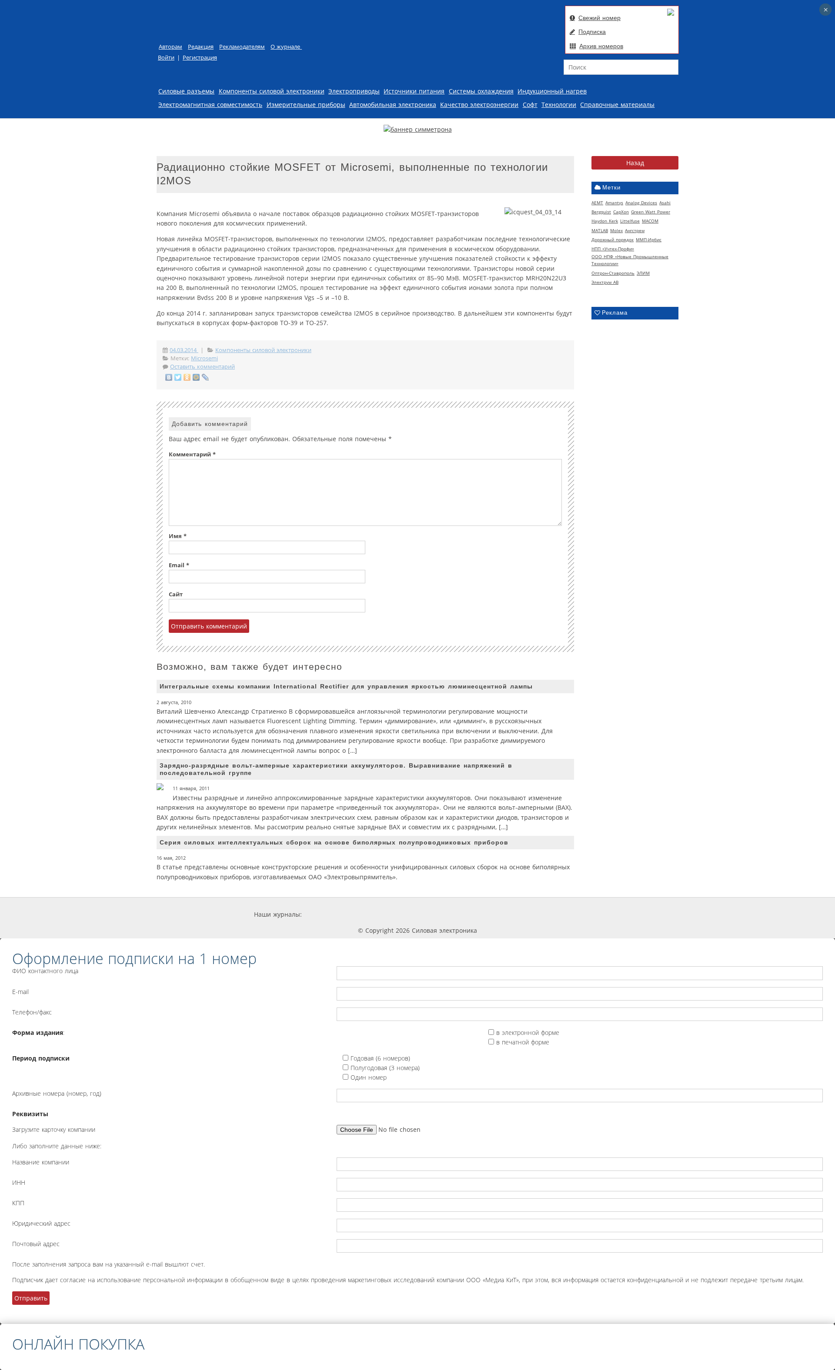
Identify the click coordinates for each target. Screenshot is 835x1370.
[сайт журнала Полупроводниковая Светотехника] (498, 914)
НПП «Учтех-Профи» (612, 249)
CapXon (621, 212)
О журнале (286, 46)
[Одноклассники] (187, 377)
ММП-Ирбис (648, 239)
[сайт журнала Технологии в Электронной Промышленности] (384, 914)
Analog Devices (641, 203)
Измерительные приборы (306, 104)
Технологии (558, 104)
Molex (616, 230)
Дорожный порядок (612, 239)
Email (179, 565)
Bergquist (601, 212)
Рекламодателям (242, 46)
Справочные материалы (617, 104)
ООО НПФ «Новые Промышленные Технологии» (629, 259)
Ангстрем (635, 230)
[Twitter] (178, 377)
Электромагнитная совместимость (210, 104)
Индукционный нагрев (552, 91)
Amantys (614, 203)
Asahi (665, 203)
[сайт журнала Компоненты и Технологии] (436, 914)
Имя (178, 536)
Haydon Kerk (604, 221)
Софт (530, 104)
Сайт (176, 594)
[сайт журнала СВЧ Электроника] (559, 914)
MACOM (650, 221)
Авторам (170, 46)
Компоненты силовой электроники (271, 91)
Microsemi (204, 358)
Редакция (201, 46)
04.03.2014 (184, 350)
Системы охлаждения (481, 91)
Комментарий (192, 454)
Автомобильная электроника (392, 104)
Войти (166, 57)
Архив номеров (601, 46)
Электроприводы (354, 91)
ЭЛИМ (643, 273)
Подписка (592, 32)
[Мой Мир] (196, 377)
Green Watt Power (650, 212)
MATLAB (599, 230)
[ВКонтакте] (169, 377)
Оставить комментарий (202, 366)
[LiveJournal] (205, 377)
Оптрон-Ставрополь (613, 273)
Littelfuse (630, 221)
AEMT (597, 203)
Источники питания (414, 91)
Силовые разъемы (186, 91)
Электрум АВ (604, 282)
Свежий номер (599, 18)
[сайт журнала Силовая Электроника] (330, 914)
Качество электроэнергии (479, 104)
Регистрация (200, 57)
